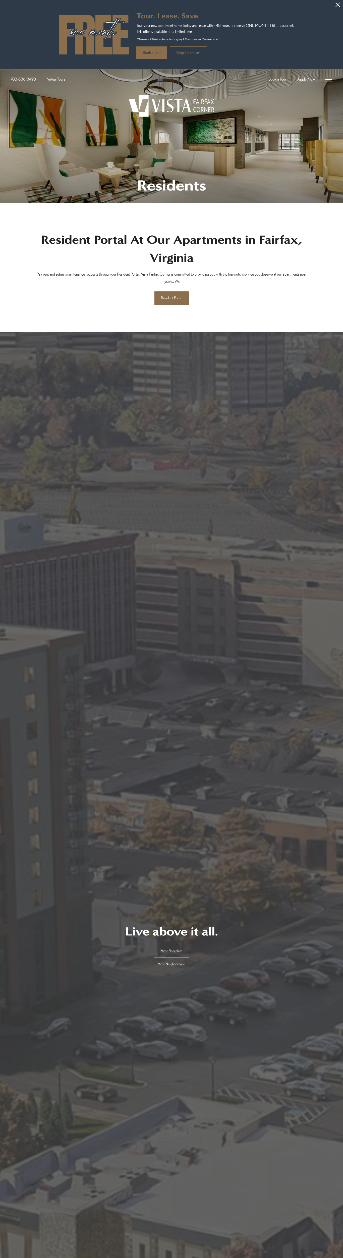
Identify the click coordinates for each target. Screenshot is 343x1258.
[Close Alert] (337, 6)
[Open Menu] (329, 79)
